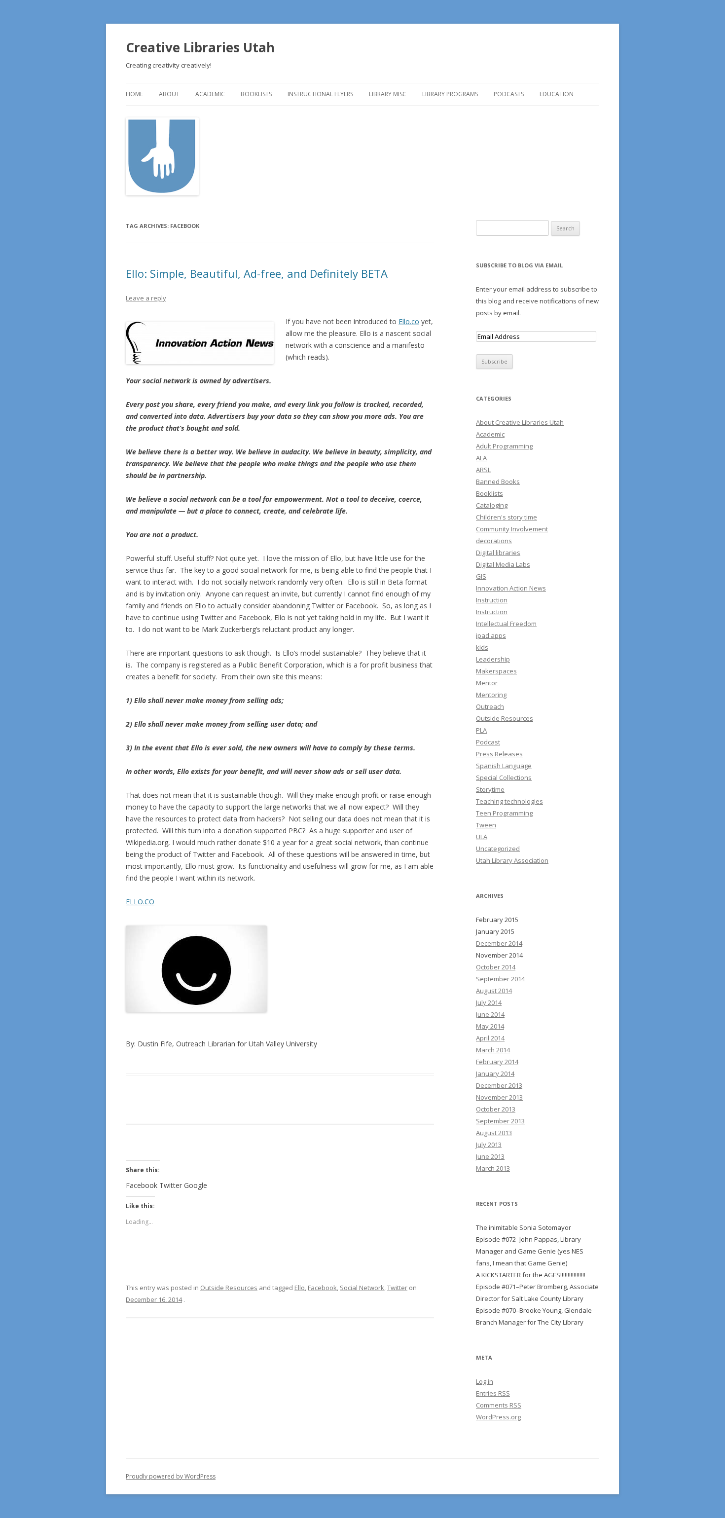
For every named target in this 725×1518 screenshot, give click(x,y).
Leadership (493, 659)
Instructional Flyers (320, 94)
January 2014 (495, 1073)
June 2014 (490, 1014)
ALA (481, 457)
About (169, 94)
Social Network (362, 1287)
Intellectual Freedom (506, 623)
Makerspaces (496, 670)
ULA (481, 836)
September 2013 (500, 1120)
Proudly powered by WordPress (171, 1476)
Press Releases (499, 753)
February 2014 (497, 1061)
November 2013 (499, 1097)
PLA (481, 730)
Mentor (487, 682)
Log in (484, 1381)
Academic (210, 94)
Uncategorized (498, 848)
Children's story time (506, 517)
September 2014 (500, 978)
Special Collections (504, 777)
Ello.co (409, 321)
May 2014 (490, 1026)
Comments (498, 1405)
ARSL (483, 469)
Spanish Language (504, 765)
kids (482, 647)
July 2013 (489, 1144)
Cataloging (492, 505)
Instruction (492, 599)
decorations (494, 540)
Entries (493, 1393)
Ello (299, 1287)
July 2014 (489, 1002)
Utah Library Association (512, 860)
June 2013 (490, 1156)
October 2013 (495, 1109)
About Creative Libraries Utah (520, 422)
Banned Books (498, 481)
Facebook (322, 1287)
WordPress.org (498, 1416)
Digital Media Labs (503, 564)
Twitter (397, 1287)
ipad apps (491, 635)
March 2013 (493, 1168)
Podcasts (509, 94)
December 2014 (499, 943)
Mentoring (491, 694)
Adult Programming (504, 446)
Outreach (490, 706)
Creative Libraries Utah (200, 47)
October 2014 (495, 967)
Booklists (256, 94)
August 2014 (494, 990)
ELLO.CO (140, 901)
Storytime (490, 789)
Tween (486, 824)
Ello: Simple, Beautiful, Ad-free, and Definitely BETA (257, 273)
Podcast (488, 742)
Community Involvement (512, 528)
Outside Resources (228, 1287)
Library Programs (450, 94)
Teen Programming (504, 813)
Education (557, 94)
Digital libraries (498, 552)
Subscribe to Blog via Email (519, 265)
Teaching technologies (509, 801)
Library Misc (387, 94)
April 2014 (490, 1038)
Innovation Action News (511, 588)
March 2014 (493, 1049)
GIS (481, 576)
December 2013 (499, 1085)
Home (134, 94)
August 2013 (494, 1132)
